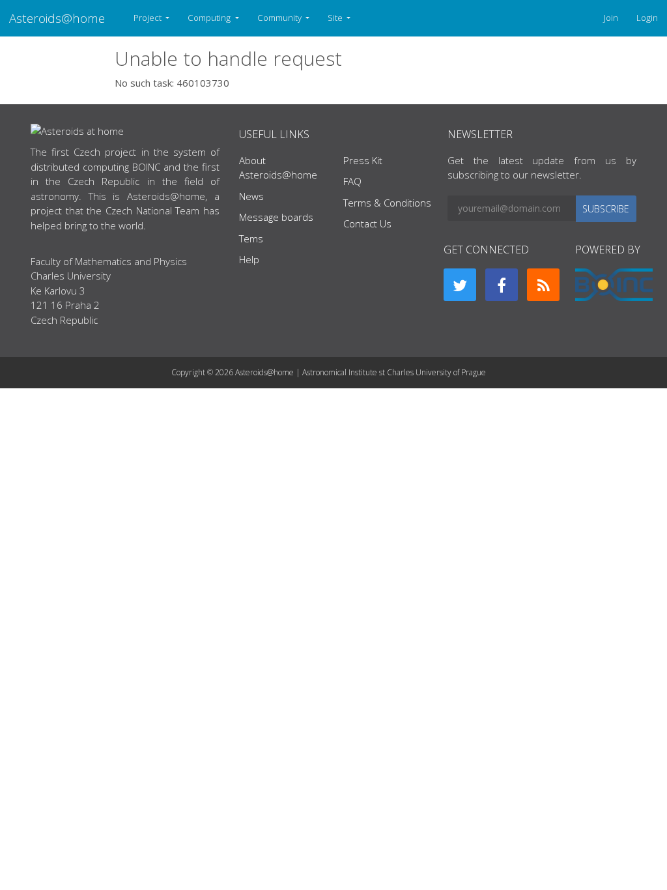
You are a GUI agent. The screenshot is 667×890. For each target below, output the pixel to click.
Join (611, 17)
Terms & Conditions (387, 202)
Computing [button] (210, 17)
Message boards (276, 216)
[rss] (543, 284)
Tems (251, 238)
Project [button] (148, 17)
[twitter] (460, 284)
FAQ (352, 181)
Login (647, 17)
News (251, 196)
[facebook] (501, 284)
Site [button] (336, 17)
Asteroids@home (57, 18)
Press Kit (362, 160)
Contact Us (367, 223)
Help (249, 259)
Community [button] (280, 17)
